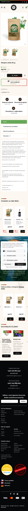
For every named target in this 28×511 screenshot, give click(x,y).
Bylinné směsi (4, 445)
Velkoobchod (3, 412)
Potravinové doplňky (18, 445)
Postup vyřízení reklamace (19, 412)
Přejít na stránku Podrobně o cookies (14, 267)
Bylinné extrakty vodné (6, 447)
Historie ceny (4, 89)
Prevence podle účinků (6, 455)
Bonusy (2, 414)
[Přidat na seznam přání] (25, 75)
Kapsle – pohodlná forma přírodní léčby (19, 449)
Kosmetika (16, 447)
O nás (2, 433)
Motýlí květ (17, 339)
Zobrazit (11, 231)
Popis (5, 122)
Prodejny (3, 432)
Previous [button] (1, 342)
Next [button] (27, 342)
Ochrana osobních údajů (19, 414)
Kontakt (2, 429)
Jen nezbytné (8, 264)
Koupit (16, 75)
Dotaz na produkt (5, 92)
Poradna (2, 410)
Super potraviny (4, 443)
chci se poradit (14, 113)
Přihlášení (3, 420)
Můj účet (3, 419)
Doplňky (16, 443)
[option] (7, 343)
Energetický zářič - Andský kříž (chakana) (6, 341)
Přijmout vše (20, 264)
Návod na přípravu (8, 131)
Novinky (7, 331)
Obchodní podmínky (18, 410)
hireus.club (3, 507)
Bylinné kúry (3, 448)
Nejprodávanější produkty (6, 456)
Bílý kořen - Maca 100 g (11, 307)
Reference (3, 416)
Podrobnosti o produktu (10, 126)
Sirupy (2, 450)
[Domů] (1, 59)
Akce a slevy (3, 458)
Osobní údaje (4, 422)
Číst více (6, 355)
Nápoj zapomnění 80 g (11, 219)
